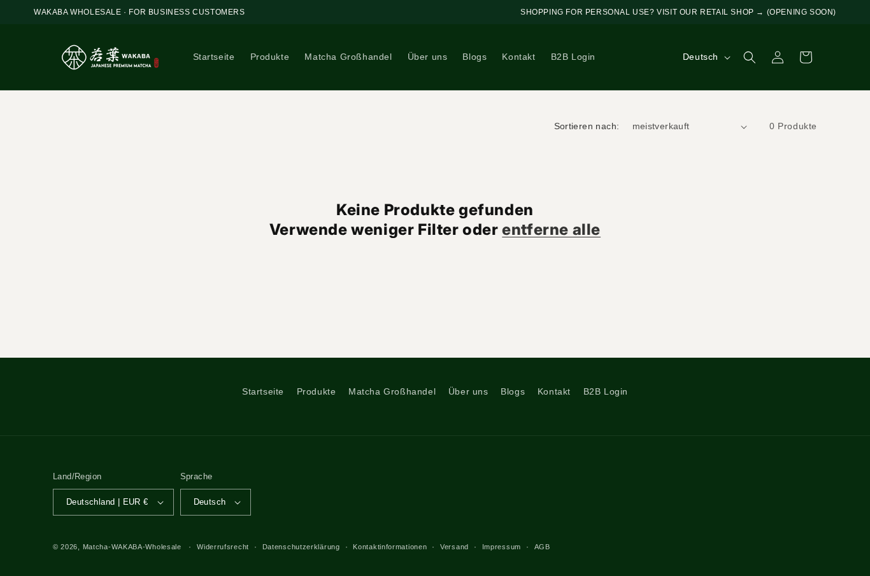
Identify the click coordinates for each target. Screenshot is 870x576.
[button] (750, 57)
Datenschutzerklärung (301, 547)
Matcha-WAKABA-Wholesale (132, 547)
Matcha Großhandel (392, 391)
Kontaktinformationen (390, 547)
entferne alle (551, 229)
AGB (542, 547)
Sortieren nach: (587, 126)
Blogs (513, 391)
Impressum (501, 547)
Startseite (263, 391)
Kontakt (554, 391)
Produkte (316, 391)
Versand (454, 547)
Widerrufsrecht (223, 547)
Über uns (468, 391)
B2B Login (605, 391)
